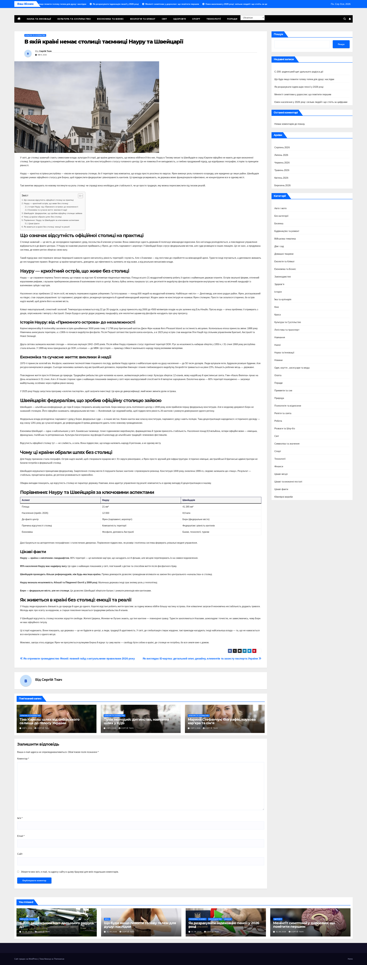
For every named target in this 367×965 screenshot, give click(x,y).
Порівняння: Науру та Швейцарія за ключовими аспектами (51, 220)
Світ (164, 19)
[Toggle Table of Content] (79, 195)
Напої (277, 345)
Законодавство (282, 276)
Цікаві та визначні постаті (288, 481)
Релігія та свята (282, 413)
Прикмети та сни (283, 390)
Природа (279, 398)
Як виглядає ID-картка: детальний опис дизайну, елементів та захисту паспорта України (201, 658)
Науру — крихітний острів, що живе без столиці (46, 203)
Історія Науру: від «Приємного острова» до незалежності (53, 207)
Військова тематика (285, 238)
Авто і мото (280, 208)
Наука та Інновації (39, 19)
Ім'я (20, 818)
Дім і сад (279, 246)
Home (350, 959)
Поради (232, 19)
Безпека (278, 223)
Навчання (279, 337)
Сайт (20, 854)
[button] (344, 19)
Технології (213, 19)
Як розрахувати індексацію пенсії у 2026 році (299, 87)
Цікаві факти (33, 223)
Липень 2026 (281, 155)
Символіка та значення (287, 443)
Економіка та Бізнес (110, 19)
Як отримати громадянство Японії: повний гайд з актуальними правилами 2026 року (79, 658)
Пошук (278, 34)
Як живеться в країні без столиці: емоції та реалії (47, 227)
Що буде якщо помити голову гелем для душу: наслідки (304, 79)
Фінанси (278, 466)
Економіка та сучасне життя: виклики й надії (47, 210)
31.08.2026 (27, 932)
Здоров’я (179, 19)
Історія (278, 292)
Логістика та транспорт (286, 330)
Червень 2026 (282, 162)
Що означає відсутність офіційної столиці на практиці (49, 200)
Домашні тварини (284, 254)
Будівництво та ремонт (286, 231)
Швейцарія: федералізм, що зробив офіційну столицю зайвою (53, 213)
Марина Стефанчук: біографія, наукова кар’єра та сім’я (221, 721)
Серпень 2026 (282, 147)
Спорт (196, 19)
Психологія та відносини (287, 406)
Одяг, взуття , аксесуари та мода (292, 368)
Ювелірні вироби (283, 497)
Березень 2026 (282, 185)
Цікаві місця (281, 474)
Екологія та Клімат (142, 19)
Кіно (276, 307)
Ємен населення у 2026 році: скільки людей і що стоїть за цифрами (311, 102)
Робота (278, 421)
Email (21, 836)
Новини (278, 360)
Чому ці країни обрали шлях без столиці (43, 217)
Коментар (23, 758)
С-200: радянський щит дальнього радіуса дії (298, 71)
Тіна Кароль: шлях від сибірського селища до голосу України (49, 721)
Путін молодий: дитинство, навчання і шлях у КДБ (137, 721)
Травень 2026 (281, 170)
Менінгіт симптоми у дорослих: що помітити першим (302, 94)
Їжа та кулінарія (282, 299)
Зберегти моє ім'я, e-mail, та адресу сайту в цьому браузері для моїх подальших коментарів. (70, 872)
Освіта (278, 375)
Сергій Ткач (45, 51)
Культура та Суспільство (74, 19)
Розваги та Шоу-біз (284, 428)
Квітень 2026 (281, 178)
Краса (277, 314)
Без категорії (281, 216)
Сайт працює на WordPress (26, 959)
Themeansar (59, 959)
